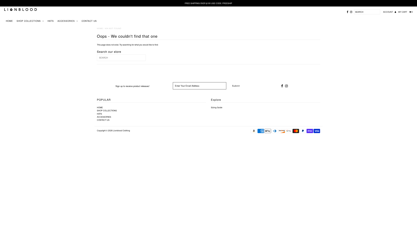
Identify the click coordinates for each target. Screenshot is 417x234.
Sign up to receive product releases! (132, 86)
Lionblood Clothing (121, 130)
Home (100, 28)
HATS (51, 20)
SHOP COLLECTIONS (29, 20)
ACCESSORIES (66, 20)
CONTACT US (89, 20)
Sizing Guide (216, 107)
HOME (9, 20)
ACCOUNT (388, 11)
